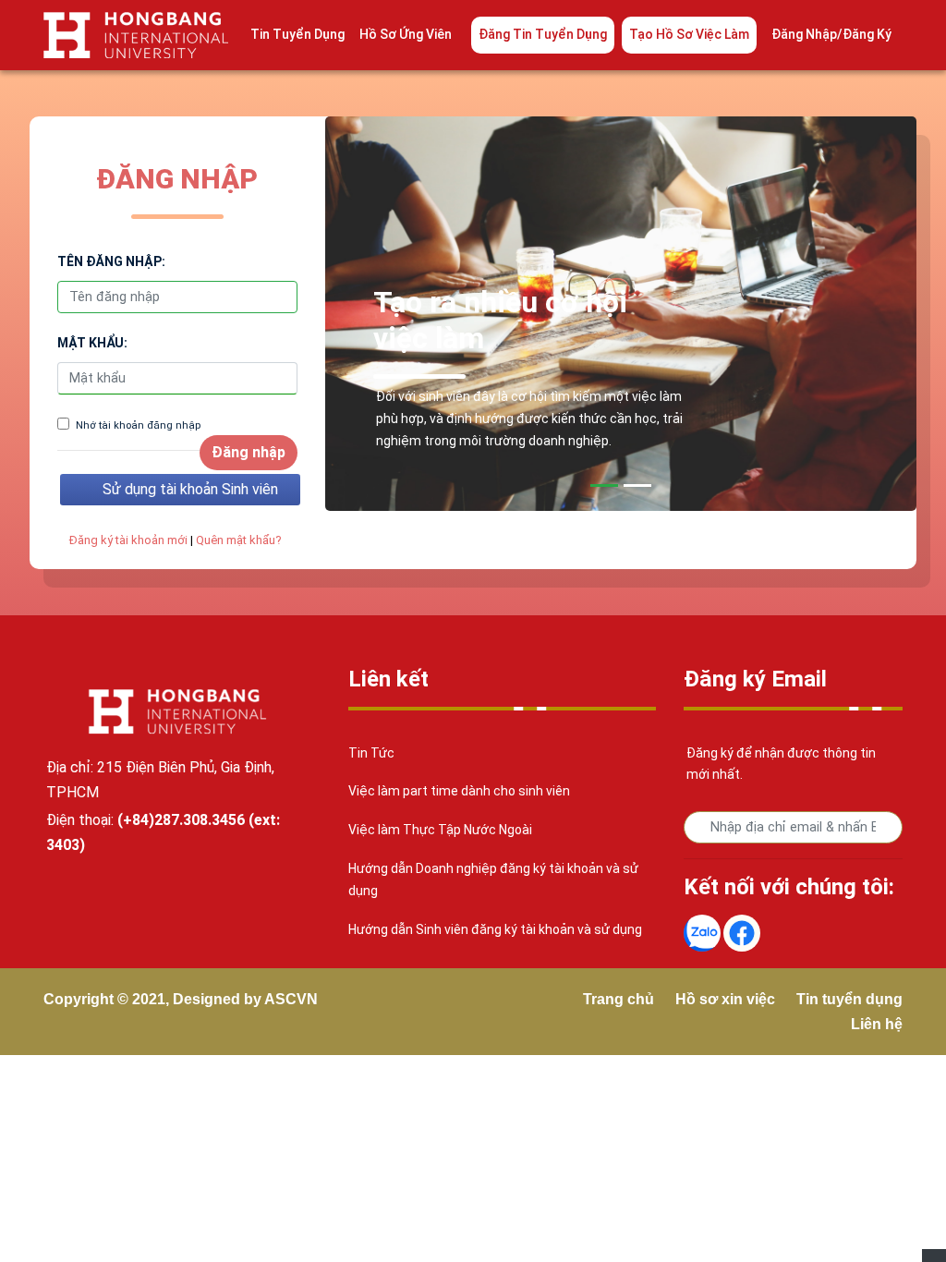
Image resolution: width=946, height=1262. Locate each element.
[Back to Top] (934, 1255)
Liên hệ (877, 1024)
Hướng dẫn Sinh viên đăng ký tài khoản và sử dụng (495, 929)
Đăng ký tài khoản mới (128, 540)
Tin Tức (371, 753)
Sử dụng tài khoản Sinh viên (190, 489)
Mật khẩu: (92, 342)
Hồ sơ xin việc (725, 999)
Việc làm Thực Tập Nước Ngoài (440, 829)
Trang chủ (618, 999)
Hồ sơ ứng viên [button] (405, 34)
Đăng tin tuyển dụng (543, 34)
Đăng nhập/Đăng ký (831, 34)
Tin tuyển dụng (849, 999)
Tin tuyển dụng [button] (297, 34)
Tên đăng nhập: (111, 261)
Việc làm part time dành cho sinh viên (459, 790)
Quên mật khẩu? (239, 540)
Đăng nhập (248, 452)
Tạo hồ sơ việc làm (689, 34)
